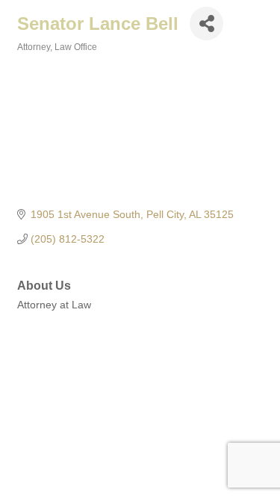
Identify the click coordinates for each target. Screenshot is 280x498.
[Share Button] (206, 23)
